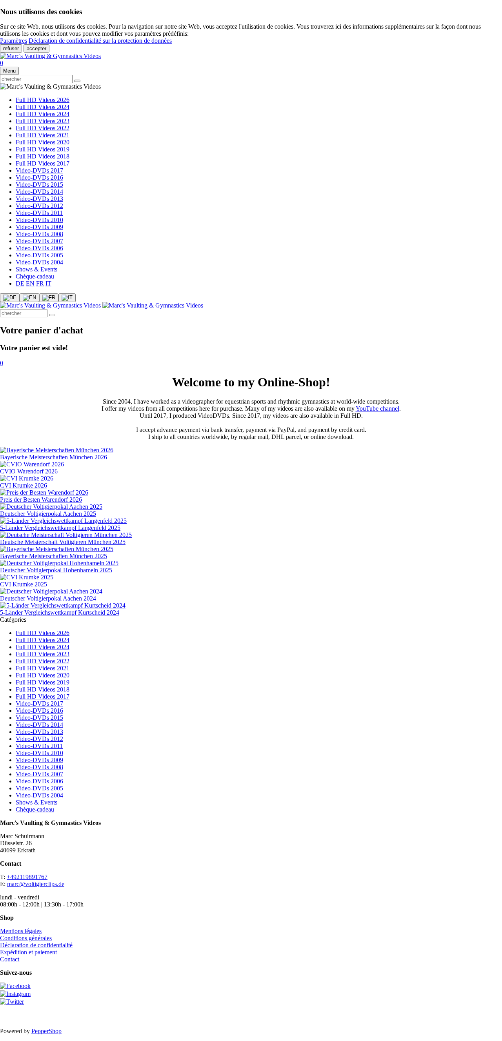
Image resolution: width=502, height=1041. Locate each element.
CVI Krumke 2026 (23, 485)
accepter (36, 48)
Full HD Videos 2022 (42, 128)
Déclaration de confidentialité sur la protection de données (100, 40)
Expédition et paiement (28, 952)
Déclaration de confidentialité (36, 945)
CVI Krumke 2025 (23, 584)
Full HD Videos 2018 (42, 156)
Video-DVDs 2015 (39, 184)
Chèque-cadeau (35, 276)
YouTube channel (377, 408)
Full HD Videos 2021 (42, 135)
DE (20, 283)
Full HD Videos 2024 (42, 107)
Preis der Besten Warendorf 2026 (41, 499)
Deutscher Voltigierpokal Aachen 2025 (48, 513)
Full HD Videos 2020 (42, 142)
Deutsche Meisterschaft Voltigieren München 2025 (63, 542)
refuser (11, 48)
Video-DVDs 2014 (39, 191)
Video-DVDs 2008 (39, 234)
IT (48, 283)
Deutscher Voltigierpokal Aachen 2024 (48, 598)
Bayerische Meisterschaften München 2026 (53, 457)
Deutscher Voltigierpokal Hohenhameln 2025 (56, 570)
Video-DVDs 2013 (39, 198)
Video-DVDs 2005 (39, 255)
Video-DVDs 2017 (39, 170)
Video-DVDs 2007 (39, 241)
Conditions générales (26, 938)
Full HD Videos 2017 (42, 163)
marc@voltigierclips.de (35, 884)
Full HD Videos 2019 (42, 149)
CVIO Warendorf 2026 (29, 471)
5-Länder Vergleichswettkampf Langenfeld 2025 (60, 527)
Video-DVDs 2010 (39, 220)
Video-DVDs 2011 (39, 212)
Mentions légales (21, 931)
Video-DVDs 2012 (39, 205)
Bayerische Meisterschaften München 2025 (53, 556)
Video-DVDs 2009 (39, 227)
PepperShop (46, 1031)
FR (40, 283)
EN (30, 283)
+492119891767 (27, 877)
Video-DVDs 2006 (39, 248)
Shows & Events (36, 269)
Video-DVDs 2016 (39, 177)
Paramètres (13, 40)
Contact (9, 959)
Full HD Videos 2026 (42, 99)
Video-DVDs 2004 (39, 262)
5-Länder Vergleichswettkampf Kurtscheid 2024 (59, 612)
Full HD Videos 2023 (42, 121)
